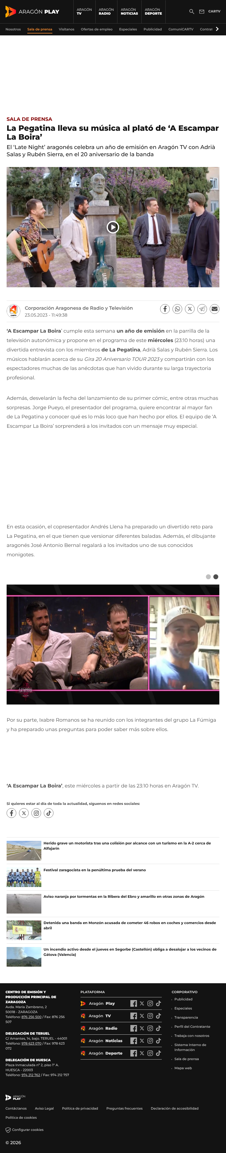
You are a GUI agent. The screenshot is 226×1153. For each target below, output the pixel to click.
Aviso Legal (44, 1109)
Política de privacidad (80, 1109)
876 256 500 (31, 1017)
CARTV (214, 11)
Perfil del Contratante (192, 1027)
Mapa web (183, 1068)
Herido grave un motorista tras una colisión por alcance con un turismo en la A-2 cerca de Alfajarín (127, 846)
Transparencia (186, 1018)
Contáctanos (16, 1109)
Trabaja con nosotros (191, 1036)
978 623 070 (31, 1044)
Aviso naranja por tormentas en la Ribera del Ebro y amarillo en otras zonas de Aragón (124, 896)
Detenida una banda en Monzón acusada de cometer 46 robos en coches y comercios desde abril (130, 925)
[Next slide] (215, 577)
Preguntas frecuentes (124, 1109)
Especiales (183, 1008)
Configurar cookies (28, 1130)
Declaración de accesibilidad (175, 1109)
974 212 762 (30, 1075)
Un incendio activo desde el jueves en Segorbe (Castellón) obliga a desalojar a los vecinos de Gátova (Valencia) (130, 952)
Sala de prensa (29, 119)
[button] (216, 29)
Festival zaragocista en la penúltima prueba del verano (95, 870)
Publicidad (183, 999)
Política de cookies (21, 1118)
